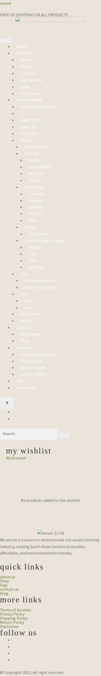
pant (33, 260)
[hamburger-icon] (6, 40)
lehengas (33, 153)
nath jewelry (31, 79)
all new (26, 59)
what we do (30, 334)
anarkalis (37, 193)
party (33, 180)
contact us (25, 387)
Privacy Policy (12, 614)
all (22, 113)
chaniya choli (40, 166)
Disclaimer (9, 626)
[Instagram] (14, 646)
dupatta (36, 267)
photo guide (31, 360)
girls (29, 300)
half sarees (38, 233)
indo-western (36, 146)
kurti (33, 220)
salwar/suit (34, 186)
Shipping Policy (13, 618)
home (21, 46)
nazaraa (27, 73)
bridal (34, 160)
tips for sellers (33, 374)
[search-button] (64, 435)
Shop (4, 581)
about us (24, 327)
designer (36, 173)
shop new (24, 53)
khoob (26, 66)
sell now (23, 347)
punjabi (35, 206)
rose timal (29, 93)
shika (25, 86)
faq (19, 380)
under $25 (28, 133)
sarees (30, 227)
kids (23, 294)
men (24, 273)
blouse (35, 247)
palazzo (36, 200)
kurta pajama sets (40, 280)
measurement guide (38, 354)
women (27, 140)
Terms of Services (15, 610)
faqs (4, 585)
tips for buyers (33, 367)
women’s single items (44, 240)
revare (5, 3)
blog (24, 340)
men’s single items (41, 287)
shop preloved (28, 99)
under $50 (28, 126)
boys (29, 307)
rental (26, 320)
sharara (35, 213)
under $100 (29, 120)
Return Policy (12, 622)
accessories (30, 313)
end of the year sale (37, 106)
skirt (33, 253)
